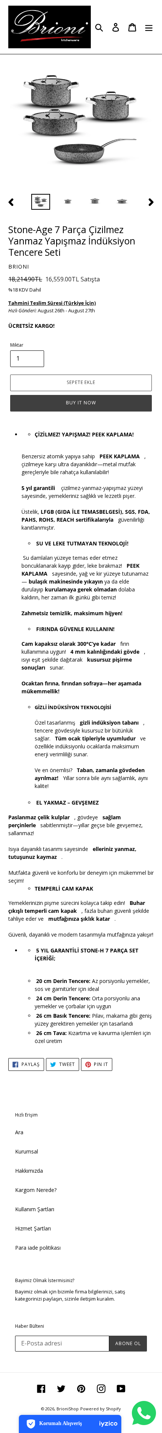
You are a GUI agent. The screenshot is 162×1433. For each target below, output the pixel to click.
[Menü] (149, 27)
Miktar (16, 345)
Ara (19, 1132)
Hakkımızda (29, 1170)
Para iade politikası (38, 1247)
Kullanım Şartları (34, 1209)
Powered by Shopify (100, 1408)
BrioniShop (68, 1408)
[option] (40, 202)
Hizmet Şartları (33, 1228)
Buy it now (81, 402)
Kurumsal (26, 1151)
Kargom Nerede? (36, 1189)
